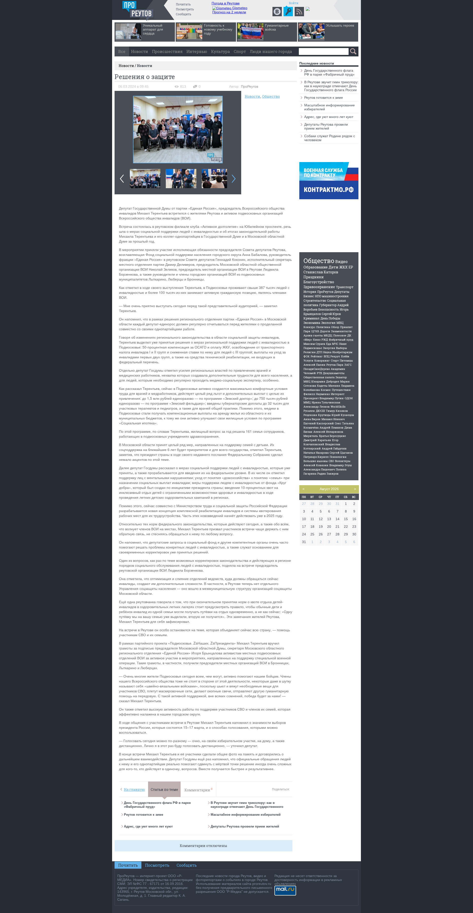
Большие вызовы (316, 461)
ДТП (319, 352)
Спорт (240, 51)
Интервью (196, 51)
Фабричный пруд (341, 339)
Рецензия (310, 415)
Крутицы (324, 415)
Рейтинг (317, 356)
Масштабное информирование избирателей (246, 814)
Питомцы (346, 360)
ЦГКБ (315, 331)
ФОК (307, 356)
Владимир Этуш (340, 465)
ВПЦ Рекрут (332, 356)
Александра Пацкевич (319, 469)
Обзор (335, 327)
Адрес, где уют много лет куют (148, 826)
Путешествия (341, 390)
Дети (333, 267)
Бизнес (309, 296)
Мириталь (311, 436)
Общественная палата (319, 377)
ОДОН (349, 398)
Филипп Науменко (317, 394)
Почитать (183, 4)
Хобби (345, 356)
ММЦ (307, 402)
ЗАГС (348, 364)
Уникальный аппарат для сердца (153, 29)
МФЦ (307, 381)
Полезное (339, 335)
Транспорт (345, 287)
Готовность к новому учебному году (218, 29)
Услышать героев (340, 25)
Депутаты (341, 292)
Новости (139, 51)
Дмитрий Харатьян (317, 440)
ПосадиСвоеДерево (317, 369)
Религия (310, 352)
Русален (309, 411)
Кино (317, 339)
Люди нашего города (271, 51)
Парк (307, 331)
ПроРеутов (325, 292)
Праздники (314, 277)
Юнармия (318, 381)
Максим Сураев (314, 344)
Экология (328, 323)
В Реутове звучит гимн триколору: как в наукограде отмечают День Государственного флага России (247, 807)
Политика (323, 327)
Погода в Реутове (226, 3)
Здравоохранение (319, 286)
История (310, 292)
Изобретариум (342, 352)
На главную (134, 789)
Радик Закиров (327, 473)
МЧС (335, 344)
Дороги (325, 331)
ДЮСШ (320, 411)
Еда (328, 344)
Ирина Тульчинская (326, 402)
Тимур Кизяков (337, 411)
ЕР (351, 267)
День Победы (330, 318)
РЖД (324, 339)
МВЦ (340, 323)
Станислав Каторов (321, 272)
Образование (316, 267)
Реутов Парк (334, 364)
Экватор (341, 377)
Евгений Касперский (319, 423)
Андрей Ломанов (331, 427)
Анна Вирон (312, 419)
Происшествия (167, 51)
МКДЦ (328, 335)
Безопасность (328, 309)
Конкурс (309, 327)
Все (121, 51)
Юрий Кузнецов (343, 415)
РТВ (319, 373)
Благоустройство (319, 282)
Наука (327, 352)
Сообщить (183, 14)
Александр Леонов (317, 406)
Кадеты (322, 385)
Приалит (346, 327)
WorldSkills (338, 406)
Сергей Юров (331, 314)
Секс (338, 423)
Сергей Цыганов (341, 452)
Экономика (312, 323)
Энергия (329, 348)
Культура (220, 51)
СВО (331, 461)
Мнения (334, 385)
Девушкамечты (333, 373)
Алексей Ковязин (316, 465)
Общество (271, 96)
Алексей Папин (314, 364)
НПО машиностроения (332, 296)
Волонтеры (342, 461)
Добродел (332, 381)
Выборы (341, 348)
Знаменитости (341, 331)
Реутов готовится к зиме (143, 814)
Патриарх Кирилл (316, 457)
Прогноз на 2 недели (229, 12)
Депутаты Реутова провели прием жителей (245, 826)
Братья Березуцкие (332, 436)
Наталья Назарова (316, 452)
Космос (326, 390)
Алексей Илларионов (328, 431)
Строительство (315, 300)
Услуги (308, 360)
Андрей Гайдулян (334, 448)
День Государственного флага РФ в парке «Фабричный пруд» (329, 72)
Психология (338, 457)
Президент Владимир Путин (324, 398)
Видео (341, 261)
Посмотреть (185, 9)
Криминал (312, 318)
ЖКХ (343, 267)
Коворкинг (322, 360)
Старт (335, 360)
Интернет (337, 394)
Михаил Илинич (333, 419)
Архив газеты (313, 335)
